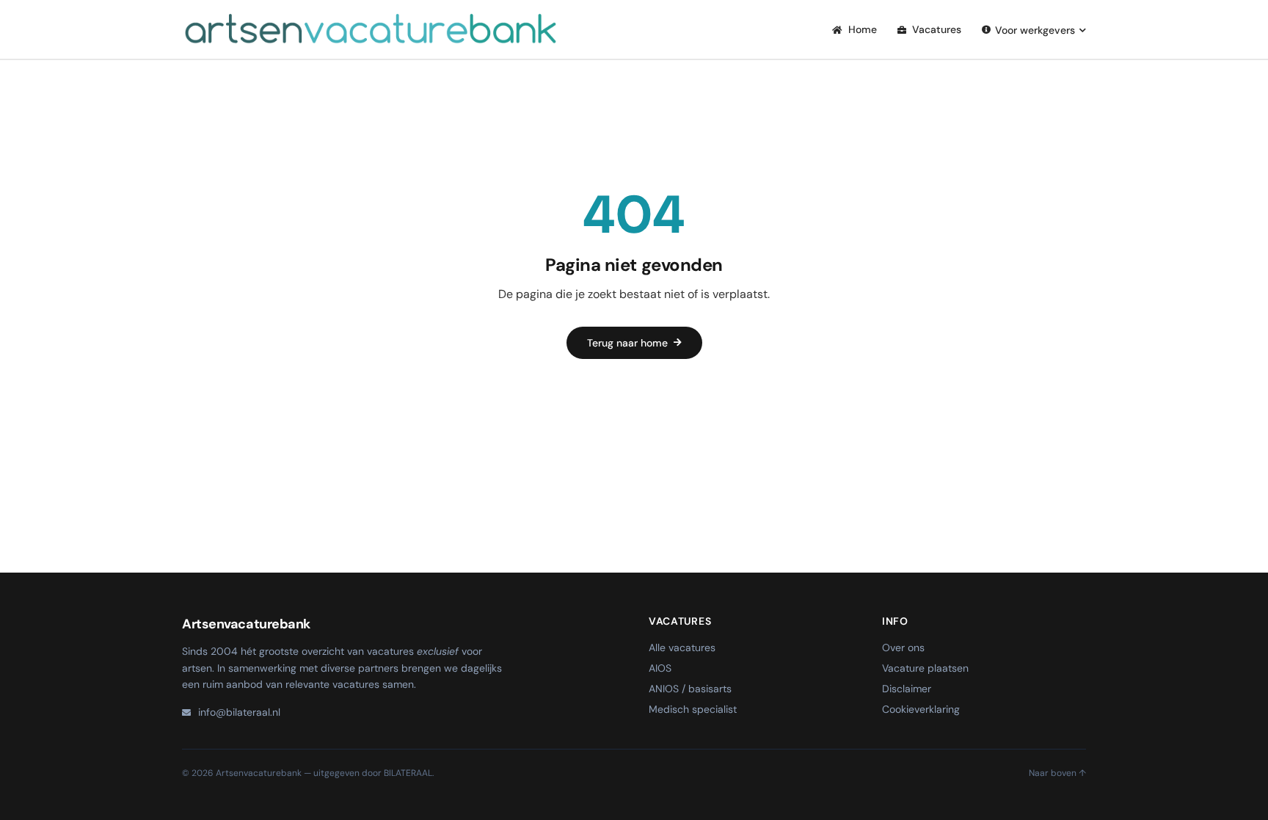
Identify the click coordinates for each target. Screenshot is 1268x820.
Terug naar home (627, 342)
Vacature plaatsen (925, 668)
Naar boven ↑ (1057, 773)
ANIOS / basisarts (690, 688)
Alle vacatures (682, 647)
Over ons (903, 647)
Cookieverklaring (921, 709)
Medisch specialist (693, 709)
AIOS (660, 668)
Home (861, 29)
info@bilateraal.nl (239, 712)
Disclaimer (906, 688)
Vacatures (935, 29)
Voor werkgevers (1035, 30)
